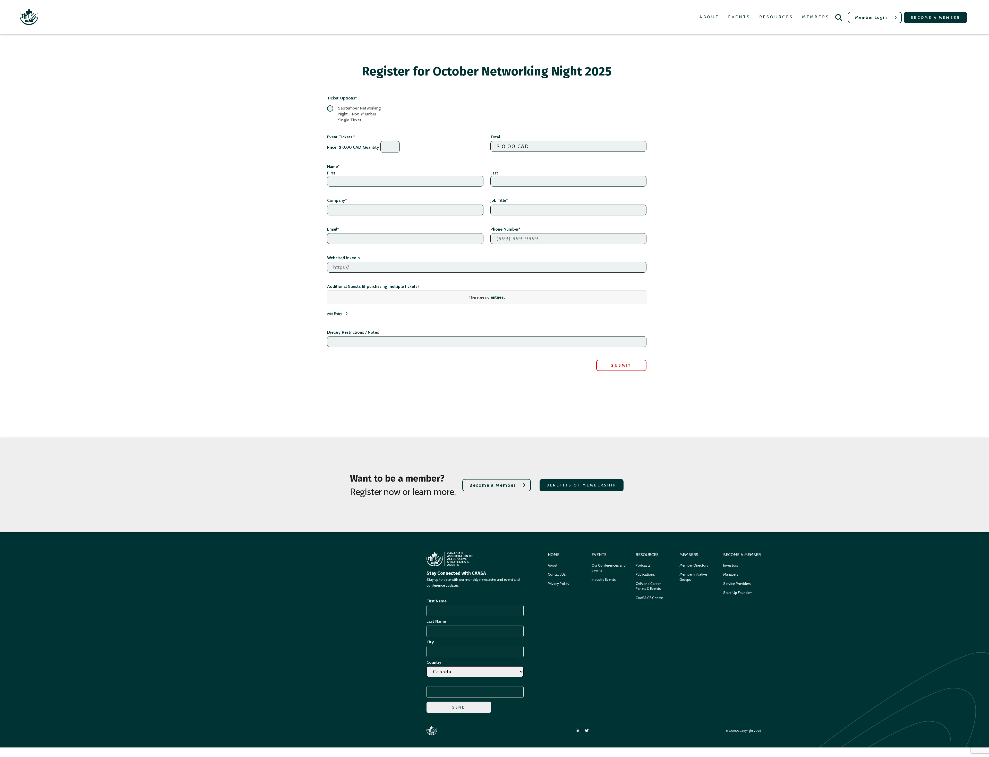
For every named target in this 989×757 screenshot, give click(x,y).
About (709, 16)
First (331, 173)
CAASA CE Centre (649, 597)
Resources (776, 16)
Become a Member (935, 17)
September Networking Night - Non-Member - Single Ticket (359, 114)
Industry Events (604, 579)
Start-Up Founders (738, 592)
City (430, 642)
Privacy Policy (558, 583)
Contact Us (557, 574)
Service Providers (737, 583)
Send (459, 707)
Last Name (436, 621)
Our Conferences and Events (609, 568)
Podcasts (643, 565)
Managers (730, 574)
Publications (645, 574)
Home (553, 554)
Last (494, 173)
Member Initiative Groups (693, 577)
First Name (437, 601)
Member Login (871, 17)
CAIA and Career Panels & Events (648, 586)
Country (434, 662)
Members (816, 16)
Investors (730, 565)
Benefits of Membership (582, 485)
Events (739, 16)
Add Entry (335, 313)
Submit (621, 365)
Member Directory (693, 565)
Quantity (371, 147)
